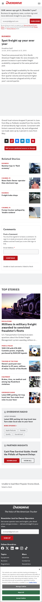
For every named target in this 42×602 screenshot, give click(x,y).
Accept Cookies (21, 598)
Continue (10, 258)
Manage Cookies (21, 586)
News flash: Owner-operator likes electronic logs (13, 181)
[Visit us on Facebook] (2, 548)
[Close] (39, 569)
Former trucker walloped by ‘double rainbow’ (13, 211)
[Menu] (3, 3)
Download (12, 461)
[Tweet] (28, 141)
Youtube (22, 430)
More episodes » (10, 426)
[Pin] (33, 141)
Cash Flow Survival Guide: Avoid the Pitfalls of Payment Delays (20, 453)
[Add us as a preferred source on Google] (12, 141)
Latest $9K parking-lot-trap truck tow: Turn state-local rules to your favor (13, 397)
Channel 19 (6, 178)
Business (6, 36)
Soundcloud (19, 434)
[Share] (17, 141)
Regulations (7, 321)
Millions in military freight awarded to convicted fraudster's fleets (19, 327)
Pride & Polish (7, 346)
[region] (21, 584)
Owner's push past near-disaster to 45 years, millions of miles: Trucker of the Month (14, 366)
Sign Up (7, 538)
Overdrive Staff (7, 48)
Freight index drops (10, 195)
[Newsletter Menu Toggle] (39, 3)
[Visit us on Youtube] (16, 548)
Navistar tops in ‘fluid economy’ (11, 167)
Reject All (21, 592)
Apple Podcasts (11, 430)
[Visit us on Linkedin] (12, 548)
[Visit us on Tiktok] (26, 548)
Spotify (8, 434)
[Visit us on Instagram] (21, 548)
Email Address (9, 247)
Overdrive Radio (8, 392)
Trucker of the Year (10, 361)
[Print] (6, 141)
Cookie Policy (33, 582)
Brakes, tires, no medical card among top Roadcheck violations (14, 381)
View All (28, 461)
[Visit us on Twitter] (7, 548)
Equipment (6, 377)
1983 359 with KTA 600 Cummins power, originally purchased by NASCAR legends (14, 350)
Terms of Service (11, 28)
